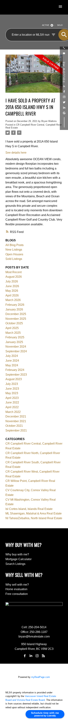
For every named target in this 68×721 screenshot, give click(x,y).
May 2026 (11, 290)
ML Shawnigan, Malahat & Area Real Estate (33, 513)
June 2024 (12, 360)
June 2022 (12, 402)
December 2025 (15, 314)
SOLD (60, 25)
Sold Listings (13, 258)
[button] (64, 48)
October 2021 (14, 425)
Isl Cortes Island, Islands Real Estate (29, 508)
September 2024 (16, 351)
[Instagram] (37, 655)
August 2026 (13, 276)
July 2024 (11, 355)
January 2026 (14, 309)
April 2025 (12, 328)
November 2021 (15, 421)
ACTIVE (45, 25)
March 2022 (13, 411)
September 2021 (16, 430)
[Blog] (43, 655)
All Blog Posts (14, 245)
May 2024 (11, 365)
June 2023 (12, 388)
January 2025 (14, 342)
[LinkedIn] (30, 655)
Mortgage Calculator (18, 559)
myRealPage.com (40, 677)
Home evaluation (16, 589)
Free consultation (16, 593)
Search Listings (15, 563)
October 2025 (14, 323)
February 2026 (14, 304)
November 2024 (15, 346)
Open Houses (14, 254)
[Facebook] (24, 655)
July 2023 (11, 383)
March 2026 (13, 300)
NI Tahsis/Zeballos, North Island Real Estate (33, 518)
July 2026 (11, 281)
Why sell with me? (17, 584)
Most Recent (13, 272)
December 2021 (15, 416)
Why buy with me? (17, 554)
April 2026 (12, 295)
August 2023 (13, 379)
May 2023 (11, 393)
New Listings (13, 249)
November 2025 (15, 318)
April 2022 (12, 407)
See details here (15, 152)
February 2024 (14, 369)
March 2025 (13, 332)
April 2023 (12, 397)
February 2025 (14, 337)
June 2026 (12, 286)
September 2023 (16, 374)
